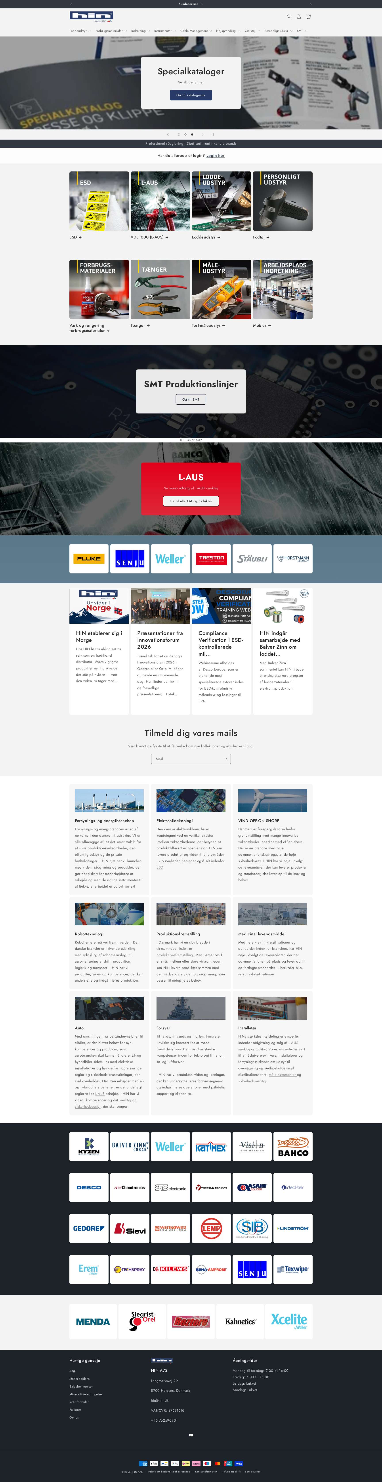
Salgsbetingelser (81, 1386)
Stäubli (252, 578)
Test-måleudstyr (206, 325)
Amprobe (211, 1289)
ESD (73, 237)
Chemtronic (129, 1207)
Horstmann (293, 578)
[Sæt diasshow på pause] (214, 134)
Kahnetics (240, 1344)
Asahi (252, 1207)
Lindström (293, 1248)
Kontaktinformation (206, 1471)
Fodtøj (259, 237)
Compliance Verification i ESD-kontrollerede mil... (221, 643)
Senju (129, 578)
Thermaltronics (211, 1207)
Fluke (89, 578)
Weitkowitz (170, 1248)
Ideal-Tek (293, 1207)
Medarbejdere (79, 1378)
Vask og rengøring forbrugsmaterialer (87, 328)
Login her (215, 155)
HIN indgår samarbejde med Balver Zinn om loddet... (280, 643)
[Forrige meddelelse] (71, 4)
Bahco (293, 1166)
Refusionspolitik (231, 1471)
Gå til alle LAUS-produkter (191, 501)
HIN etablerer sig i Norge (99, 636)
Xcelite (289, 1344)
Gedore (89, 1248)
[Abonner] (226, 759)
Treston (211, 578)
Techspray (129, 1289)
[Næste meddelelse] (311, 4)
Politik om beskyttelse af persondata (169, 1471)
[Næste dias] (203, 134)
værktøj (125, 1100)
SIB (252, 1248)
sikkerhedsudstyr (88, 1106)
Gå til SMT (190, 399)
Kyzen (89, 1166)
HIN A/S (137, 1472)
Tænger (138, 325)
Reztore (191, 1344)
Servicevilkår (252, 1471)
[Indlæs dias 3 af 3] (192, 134)
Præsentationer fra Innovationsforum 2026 (160, 640)
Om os (74, 1417)
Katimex (211, 1166)
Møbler (260, 325)
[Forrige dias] (168, 134)
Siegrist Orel (142, 1344)
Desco (89, 1207)
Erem (89, 1289)
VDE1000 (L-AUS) (147, 237)
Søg (72, 1371)
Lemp (211, 1248)
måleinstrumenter (283, 1074)
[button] (80, 30)
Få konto (75, 1409)
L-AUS (100, 1093)
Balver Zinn (129, 1166)
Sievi (129, 1248)
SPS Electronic (170, 1207)
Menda (93, 1344)
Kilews (170, 1289)
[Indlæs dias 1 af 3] (179, 134)
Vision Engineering (252, 1166)
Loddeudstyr (204, 237)
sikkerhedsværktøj (252, 1080)
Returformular (79, 1402)
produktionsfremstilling (175, 954)
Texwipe (293, 1289)
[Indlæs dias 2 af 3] (185, 134)
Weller (170, 578)
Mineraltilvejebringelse (85, 1394)
